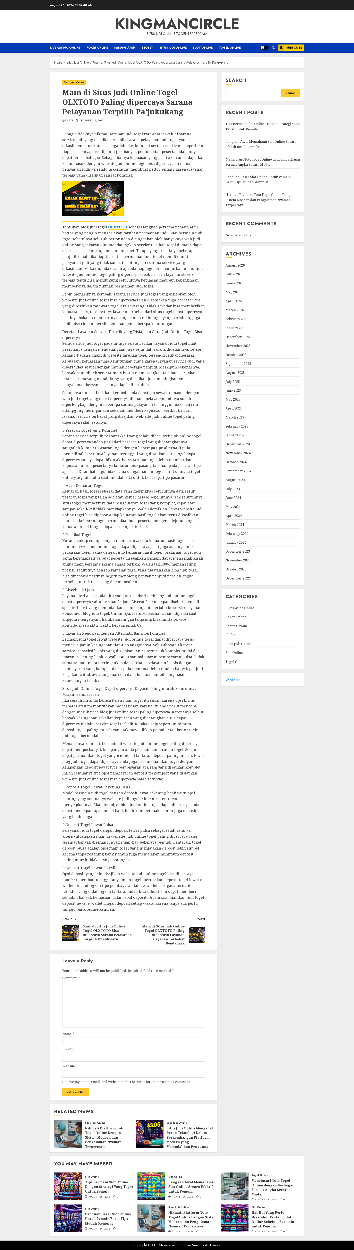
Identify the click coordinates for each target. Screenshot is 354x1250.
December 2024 (238, 444)
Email (68, 1050)
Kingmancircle (177, 23)
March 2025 (235, 417)
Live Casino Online (65, 48)
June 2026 (233, 283)
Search (236, 80)
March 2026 (235, 310)
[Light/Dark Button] (265, 48)
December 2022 (238, 578)
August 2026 (235, 265)
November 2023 (238, 560)
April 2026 (234, 301)
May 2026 (233, 292)
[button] (273, 48)
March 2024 (235, 524)
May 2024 (233, 507)
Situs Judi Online (173, 48)
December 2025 (238, 337)
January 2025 (236, 435)
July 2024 (233, 489)
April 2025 (234, 408)
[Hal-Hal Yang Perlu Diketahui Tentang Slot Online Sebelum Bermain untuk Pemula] (234, 1218)
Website (68, 1066)
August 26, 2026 (99, 1197)
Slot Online (203, 48)
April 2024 (234, 515)
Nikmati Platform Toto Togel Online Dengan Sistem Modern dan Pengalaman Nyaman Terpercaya (104, 1137)
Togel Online (230, 48)
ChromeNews (190, 1245)
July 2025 (233, 381)
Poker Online (97, 48)
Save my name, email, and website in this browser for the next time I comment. (129, 1082)
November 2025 (238, 346)
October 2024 (236, 462)
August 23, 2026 (182, 1232)
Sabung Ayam (124, 48)
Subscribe (294, 48)
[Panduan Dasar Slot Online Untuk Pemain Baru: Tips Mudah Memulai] (68, 1218)
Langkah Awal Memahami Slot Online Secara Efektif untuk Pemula (190, 1187)
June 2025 (233, 390)
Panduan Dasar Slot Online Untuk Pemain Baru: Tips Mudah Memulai (108, 1219)
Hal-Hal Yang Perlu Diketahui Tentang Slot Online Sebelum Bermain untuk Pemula (273, 1219)
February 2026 (237, 319)
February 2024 (237, 533)
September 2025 (238, 364)
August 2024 (235, 480)
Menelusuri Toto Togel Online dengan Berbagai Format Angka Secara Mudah (272, 1187)
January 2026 (236, 328)
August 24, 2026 (266, 1200)
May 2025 (233, 399)
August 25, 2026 (182, 1197)
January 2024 (236, 542)
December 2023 (238, 551)
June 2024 (233, 498)
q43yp (69, 120)
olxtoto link (233, 679)
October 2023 (236, 569)
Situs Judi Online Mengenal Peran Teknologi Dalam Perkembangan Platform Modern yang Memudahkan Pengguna (190, 1137)
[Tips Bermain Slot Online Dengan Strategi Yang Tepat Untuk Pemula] (68, 1186)
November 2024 (238, 453)
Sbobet (147, 48)
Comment (71, 978)
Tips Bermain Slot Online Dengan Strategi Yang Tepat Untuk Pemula (109, 1187)
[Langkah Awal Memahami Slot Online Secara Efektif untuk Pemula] (151, 1186)
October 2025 (236, 354)
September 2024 (238, 471)
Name (68, 1034)
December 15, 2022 (91, 120)
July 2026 (233, 274)
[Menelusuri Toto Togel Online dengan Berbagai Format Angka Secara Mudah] (234, 1186)
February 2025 (237, 426)
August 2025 (235, 373)
